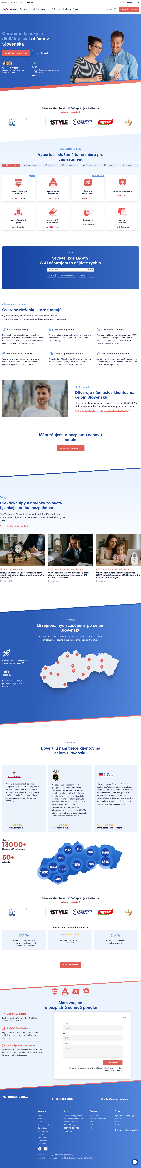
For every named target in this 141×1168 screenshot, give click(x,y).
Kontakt (130, 2)
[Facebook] (40, 1149)
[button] (33, 75)
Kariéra (118, 1122)
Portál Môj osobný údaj (98, 1119)
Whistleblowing (69, 1125)
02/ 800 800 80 (27, 2)
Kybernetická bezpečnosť (15, 569)
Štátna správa (43, 1131)
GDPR (2, 569)
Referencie (56, 9)
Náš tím (118, 1119)
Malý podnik (42, 1137)
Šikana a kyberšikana (72, 1122)
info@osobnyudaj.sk (9, 2)
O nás (75, 9)
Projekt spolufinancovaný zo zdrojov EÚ (76, 1158)
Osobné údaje (30, 569)
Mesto (40, 1119)
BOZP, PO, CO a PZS (71, 1128)
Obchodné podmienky (64, 1155)
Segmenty (45, 9)
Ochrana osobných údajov (111, 1070)
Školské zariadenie (45, 1125)
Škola (40, 1122)
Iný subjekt (42, 1143)
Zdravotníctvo (43, 1128)
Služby (36, 9)
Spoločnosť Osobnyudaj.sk (125, 1116)
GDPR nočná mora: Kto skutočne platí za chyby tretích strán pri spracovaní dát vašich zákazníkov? (20, 575)
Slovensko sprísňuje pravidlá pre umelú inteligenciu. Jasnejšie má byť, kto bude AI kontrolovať (118, 575)
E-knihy (92, 1128)
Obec (40, 1116)
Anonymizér (68, 1131)
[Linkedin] (46, 1149)
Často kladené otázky (97, 1125)
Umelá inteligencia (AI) (104, 569)
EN (138, 2)
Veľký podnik (43, 1140)
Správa (65, 1044)
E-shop (40, 1134)
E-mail (65, 1024)
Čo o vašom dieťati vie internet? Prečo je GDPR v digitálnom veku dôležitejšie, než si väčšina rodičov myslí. (70, 575)
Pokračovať (113, 1062)
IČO (64, 1034)
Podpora (67, 9)
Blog (122, 2)
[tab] (11, 165)
